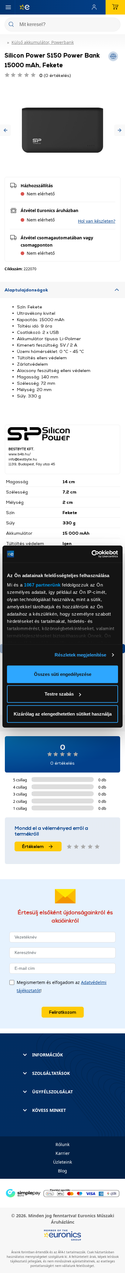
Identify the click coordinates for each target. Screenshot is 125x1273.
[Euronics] (22, 7)
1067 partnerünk (42, 584)
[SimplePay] (62, 1192)
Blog (62, 1171)
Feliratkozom (62, 1012)
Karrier (63, 1153)
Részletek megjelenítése (80, 654)
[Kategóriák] (8, 7)
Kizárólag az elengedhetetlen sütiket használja (63, 713)
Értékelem (33, 846)
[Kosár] (115, 7)
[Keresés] (113, 25)
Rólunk (62, 1144)
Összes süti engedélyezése (62, 673)
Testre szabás (59, 693)
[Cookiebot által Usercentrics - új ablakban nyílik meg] (91, 554)
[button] (5, 130)
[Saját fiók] (95, 7)
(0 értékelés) (55, 75)
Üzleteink (62, 1162)
